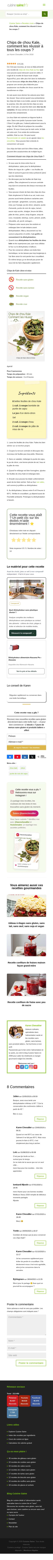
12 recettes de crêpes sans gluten (22, 1470)
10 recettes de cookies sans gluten (22, 1462)
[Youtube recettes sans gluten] (18, 1067)
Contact (12, 1519)
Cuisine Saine (14, 23)
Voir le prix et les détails (27, 671)
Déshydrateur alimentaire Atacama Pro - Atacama (25, 659)
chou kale (13, 768)
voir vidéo (40, 482)
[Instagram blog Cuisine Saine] (31, 1067)
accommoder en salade (17, 138)
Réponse (40, 1119)
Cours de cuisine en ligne (18, 1439)
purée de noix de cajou (19, 774)
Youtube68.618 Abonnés (24, 1401)
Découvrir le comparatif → (22, 633)
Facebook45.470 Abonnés (36, 1401)
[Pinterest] (35, 1067)
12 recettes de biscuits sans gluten (22, 1477)
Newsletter (13, 1523)
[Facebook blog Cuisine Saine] (22, 1067)
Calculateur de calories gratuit (20, 1443)
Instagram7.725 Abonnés (12, 1412)
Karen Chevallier (16, 54)
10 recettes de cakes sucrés (20, 1466)
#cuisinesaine (16, 825)
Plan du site (13, 1527)
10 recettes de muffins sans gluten (22, 1481)
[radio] (13, 540)
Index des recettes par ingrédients (22, 1435)
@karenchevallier (22, 822)
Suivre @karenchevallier (24, 813)
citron (23, 768)
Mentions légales (31, 1550)
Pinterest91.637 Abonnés (12, 1401)
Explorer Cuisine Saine (17, 1432)
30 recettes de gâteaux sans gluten (22, 1458)
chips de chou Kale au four (29, 70)
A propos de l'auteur (16, 1515)
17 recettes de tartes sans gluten (21, 1474)
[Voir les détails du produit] (14, 647)
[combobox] (23, 14)
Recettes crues (28, 23)
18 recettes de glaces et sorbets (21, 1485)
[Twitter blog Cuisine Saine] (27, 1067)
